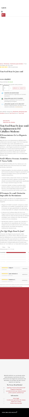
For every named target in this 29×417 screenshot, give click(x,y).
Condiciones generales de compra (16, 400)
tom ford (12, 113)
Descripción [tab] (6, 120)
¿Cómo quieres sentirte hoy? (16, 392)
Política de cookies (16, 401)
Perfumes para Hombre (16, 63)
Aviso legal (16, 398)
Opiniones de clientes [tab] (9, 122)
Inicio (1, 63)
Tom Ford (21, 113)
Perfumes (6, 63)
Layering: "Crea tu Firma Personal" (16, 387)
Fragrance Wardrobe (16, 389)
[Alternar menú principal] (3, 15)
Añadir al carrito (19, 88)
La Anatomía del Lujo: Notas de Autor (16, 391)
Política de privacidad (16, 403)
